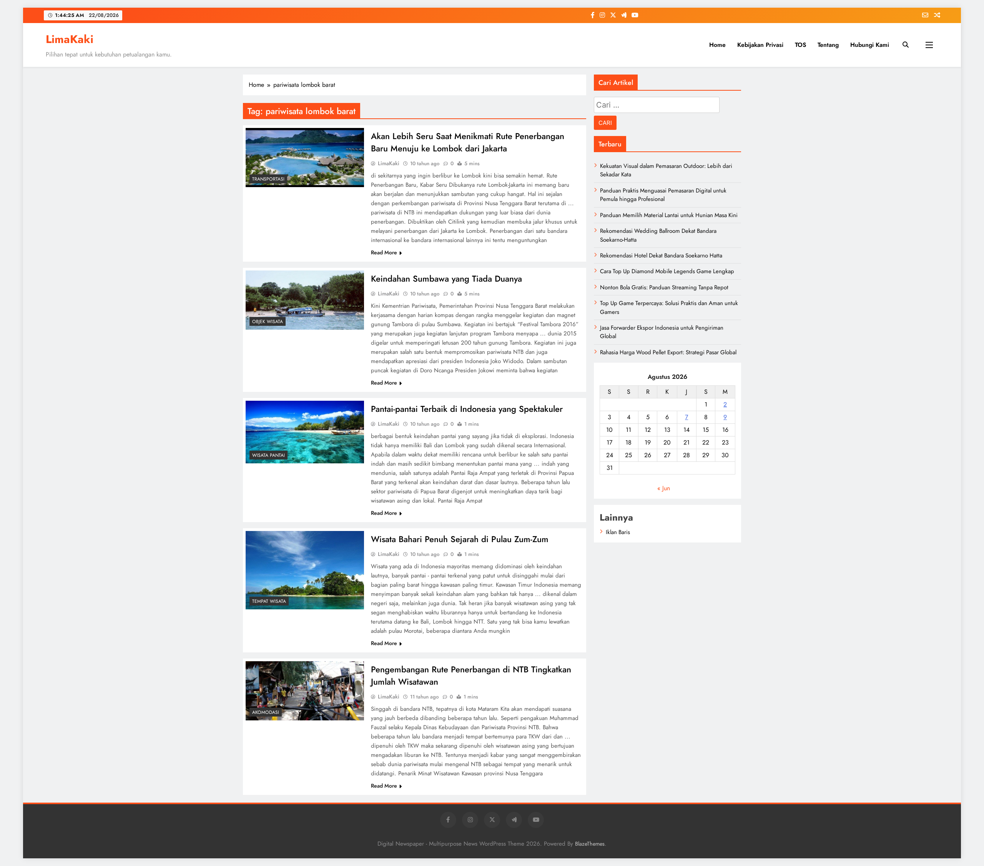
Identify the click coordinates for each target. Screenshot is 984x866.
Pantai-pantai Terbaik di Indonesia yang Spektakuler (467, 409)
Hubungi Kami (869, 44)
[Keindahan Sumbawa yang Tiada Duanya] (305, 300)
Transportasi (268, 179)
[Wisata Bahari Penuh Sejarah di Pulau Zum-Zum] (305, 570)
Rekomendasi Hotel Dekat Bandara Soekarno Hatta (661, 255)
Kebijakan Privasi (760, 44)
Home (717, 44)
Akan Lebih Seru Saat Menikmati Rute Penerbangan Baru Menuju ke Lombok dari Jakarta (467, 142)
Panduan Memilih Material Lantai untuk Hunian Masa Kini (669, 215)
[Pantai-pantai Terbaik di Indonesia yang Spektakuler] (305, 432)
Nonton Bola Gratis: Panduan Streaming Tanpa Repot (664, 287)
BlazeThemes (590, 844)
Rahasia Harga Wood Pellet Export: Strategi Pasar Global (668, 352)
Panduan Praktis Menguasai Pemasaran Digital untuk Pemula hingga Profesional (663, 194)
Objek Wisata (267, 321)
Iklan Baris (618, 532)
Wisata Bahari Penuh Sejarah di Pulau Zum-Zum (460, 539)
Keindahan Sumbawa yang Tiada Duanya (446, 278)
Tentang (828, 44)
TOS (800, 44)
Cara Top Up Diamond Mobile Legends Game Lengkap (667, 271)
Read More (384, 252)
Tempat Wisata (269, 601)
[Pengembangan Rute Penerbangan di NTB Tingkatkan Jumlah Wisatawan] (305, 690)
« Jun (663, 488)
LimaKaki (69, 39)
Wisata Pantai (268, 455)
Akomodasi (265, 712)
